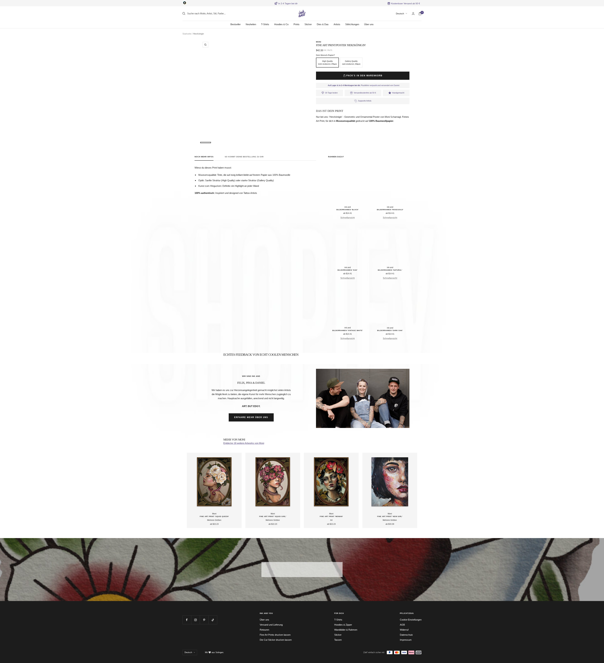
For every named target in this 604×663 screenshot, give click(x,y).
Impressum (406, 639)
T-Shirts (265, 24)
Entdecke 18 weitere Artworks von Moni (243, 443)
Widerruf (404, 629)
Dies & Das (323, 24)
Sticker (308, 24)
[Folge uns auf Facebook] (186, 619)
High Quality (327, 62)
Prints (296, 24)
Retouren (264, 629)
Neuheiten (251, 24)
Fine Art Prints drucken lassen (275, 634)
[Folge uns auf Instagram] (195, 619)
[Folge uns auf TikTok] (212, 619)
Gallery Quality (351, 62)
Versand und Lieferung (271, 624)
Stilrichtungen (352, 24)
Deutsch (400, 13)
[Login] (413, 13)
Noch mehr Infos (204, 157)
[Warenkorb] (420, 13)
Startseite (186, 34)
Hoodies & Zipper (343, 624)
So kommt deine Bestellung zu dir (244, 157)
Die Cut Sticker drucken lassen (276, 639)
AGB (402, 624)
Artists (337, 24)
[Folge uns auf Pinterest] (204, 619)
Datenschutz (406, 634)
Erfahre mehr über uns (251, 417)
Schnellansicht (347, 217)
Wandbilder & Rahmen (345, 629)
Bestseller (235, 24)
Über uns (369, 24)
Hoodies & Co (281, 24)
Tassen (338, 639)
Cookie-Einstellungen (411, 619)
